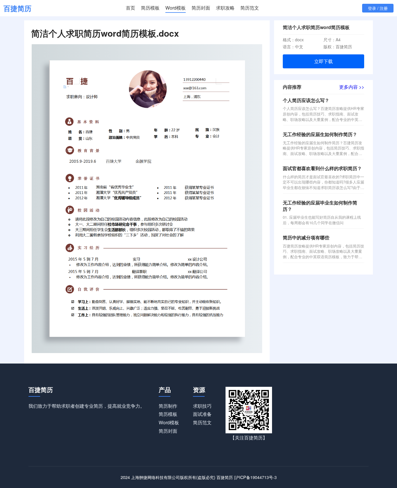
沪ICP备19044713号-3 (256, 477)
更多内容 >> (351, 87)
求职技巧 (202, 405)
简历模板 (150, 7)
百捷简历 (17, 8)
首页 (130, 7)
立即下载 (323, 61)
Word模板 (175, 7)
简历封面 (201, 7)
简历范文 (249, 7)
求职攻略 (225, 7)
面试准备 (202, 414)
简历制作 (168, 405)
